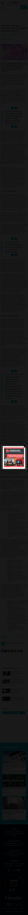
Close (25, 446)
